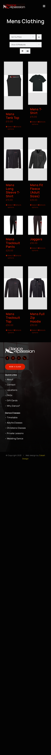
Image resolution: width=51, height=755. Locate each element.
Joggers (36, 239)
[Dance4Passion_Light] (14, 4)
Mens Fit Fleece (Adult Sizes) (36, 190)
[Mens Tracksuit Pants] (13, 225)
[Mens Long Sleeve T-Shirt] (13, 159)
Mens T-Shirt (36, 111)
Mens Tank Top (12, 116)
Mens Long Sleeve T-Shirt (13, 190)
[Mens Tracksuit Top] (13, 287)
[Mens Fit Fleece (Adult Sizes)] (37, 159)
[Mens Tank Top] (13, 86)
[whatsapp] (19, 358)
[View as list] (27, 51)
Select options (10, 128)
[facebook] (7, 358)
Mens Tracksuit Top (13, 317)
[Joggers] (37, 225)
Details (18, 127)
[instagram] (13, 358)
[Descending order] (39, 37)
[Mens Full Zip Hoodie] (37, 287)
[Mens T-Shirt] (37, 83)
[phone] (24, 358)
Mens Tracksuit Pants (13, 243)
